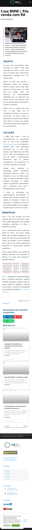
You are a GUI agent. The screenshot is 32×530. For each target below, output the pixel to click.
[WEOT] (16, 2)
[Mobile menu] (30, 2)
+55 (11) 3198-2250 (11, 488)
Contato (7, 479)
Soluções (8, 471)
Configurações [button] (7, 525)
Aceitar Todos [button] (16, 525)
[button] (8, 317)
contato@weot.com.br (12, 492)
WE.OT (5, 277)
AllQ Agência (24, 521)
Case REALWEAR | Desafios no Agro (16, 377)
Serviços (7, 473)
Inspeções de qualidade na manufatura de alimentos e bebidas (13, 346)
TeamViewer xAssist (11, 144)
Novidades (8, 476)
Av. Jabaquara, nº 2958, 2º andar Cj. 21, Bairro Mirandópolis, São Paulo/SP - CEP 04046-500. (10, 459)
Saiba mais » (7, 355)
